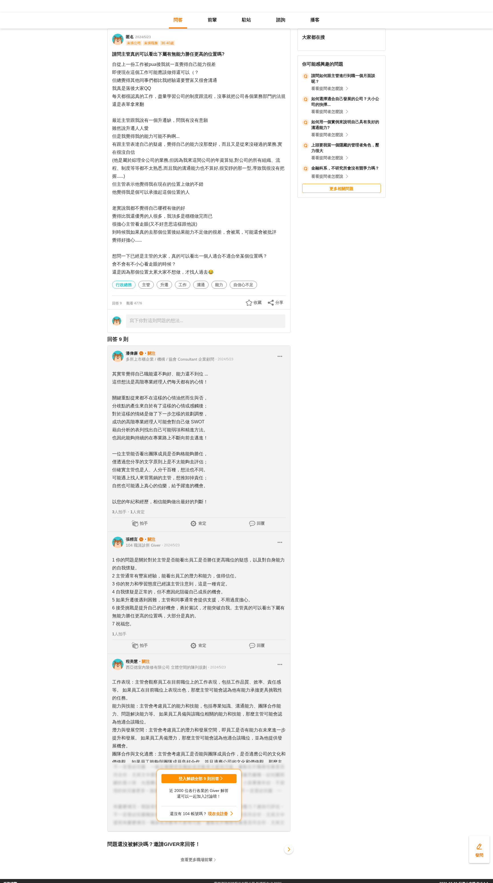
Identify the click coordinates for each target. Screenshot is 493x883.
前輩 (212, 19)
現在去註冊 (218, 813)
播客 (315, 19)
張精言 (132, 539)
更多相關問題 (341, 188)
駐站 (246, 19)
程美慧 (132, 661)
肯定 (202, 523)
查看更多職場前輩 (197, 859)
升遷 (164, 284)
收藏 (258, 302)
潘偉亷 (132, 353)
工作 (183, 284)
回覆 (261, 523)
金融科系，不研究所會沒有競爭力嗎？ (345, 168)
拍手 (144, 523)
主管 (146, 284)
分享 (279, 302)
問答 (178, 19)
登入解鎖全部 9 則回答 (199, 778)
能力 (219, 284)
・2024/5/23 (223, 359)
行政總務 (124, 284)
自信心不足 (243, 284)
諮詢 (280, 19)
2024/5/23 (143, 37)
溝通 (201, 284)
